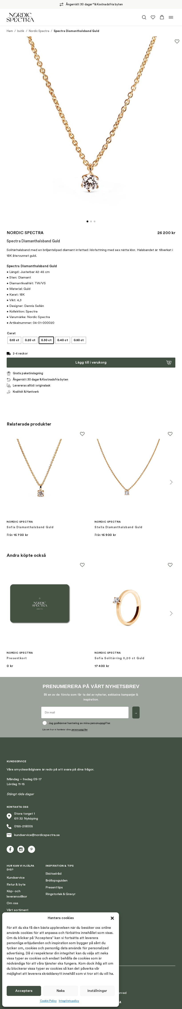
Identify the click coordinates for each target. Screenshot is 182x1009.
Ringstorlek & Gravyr (60, 894)
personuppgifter (79, 729)
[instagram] (20, 849)
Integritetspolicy (69, 1000)
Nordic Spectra (39, 31)
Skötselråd (53, 873)
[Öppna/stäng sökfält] (144, 17)
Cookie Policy (48, 1000)
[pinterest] (31, 849)
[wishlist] (152, 17)
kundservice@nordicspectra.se (37, 835)
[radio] (14, 340)
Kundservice (16, 877)
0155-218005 (23, 826)
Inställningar (97, 991)
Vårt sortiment (17, 910)
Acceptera (23, 991)
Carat (11, 333)
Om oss (12, 903)
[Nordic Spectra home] (20, 17)
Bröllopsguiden (56, 880)
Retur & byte (16, 884)
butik (20, 31)
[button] (112, 918)
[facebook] (10, 849)
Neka (61, 991)
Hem (10, 31)
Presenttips (54, 887)
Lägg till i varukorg (91, 362)
